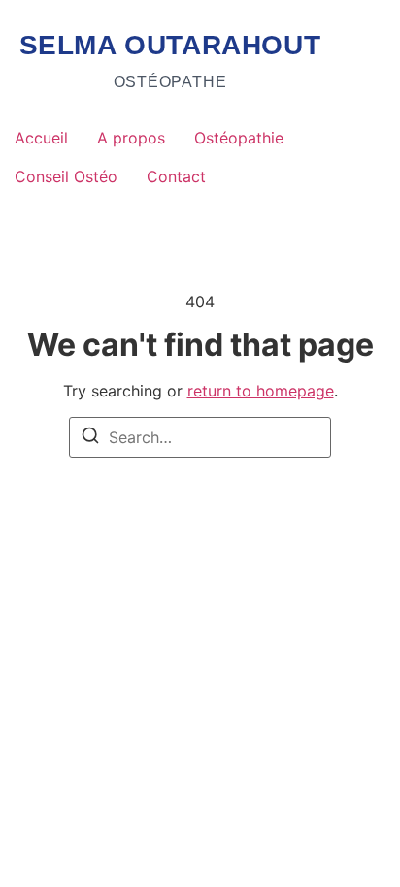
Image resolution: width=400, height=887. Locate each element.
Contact (176, 176)
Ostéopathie (238, 137)
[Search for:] (200, 437)
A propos (131, 137)
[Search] (90, 438)
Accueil (41, 137)
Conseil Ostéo (66, 176)
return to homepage (260, 390)
